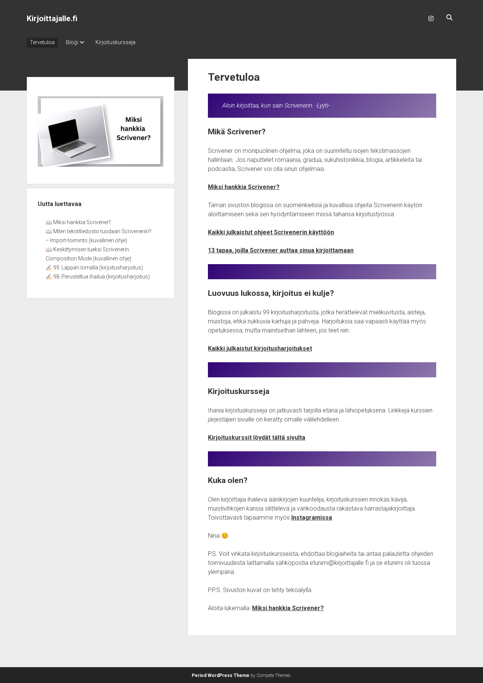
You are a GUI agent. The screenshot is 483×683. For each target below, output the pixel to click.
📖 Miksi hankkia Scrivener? (78, 222)
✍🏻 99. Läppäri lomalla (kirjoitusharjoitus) (94, 268)
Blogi (72, 42)
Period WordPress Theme (220, 675)
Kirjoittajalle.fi (52, 18)
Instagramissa (311, 517)
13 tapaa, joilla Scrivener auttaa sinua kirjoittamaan (281, 250)
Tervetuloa (42, 42)
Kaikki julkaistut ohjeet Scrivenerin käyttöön (271, 232)
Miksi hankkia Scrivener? (244, 187)
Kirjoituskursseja (115, 42)
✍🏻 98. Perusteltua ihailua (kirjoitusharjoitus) (98, 277)
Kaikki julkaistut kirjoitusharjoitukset (260, 348)
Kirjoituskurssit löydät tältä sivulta (256, 437)
